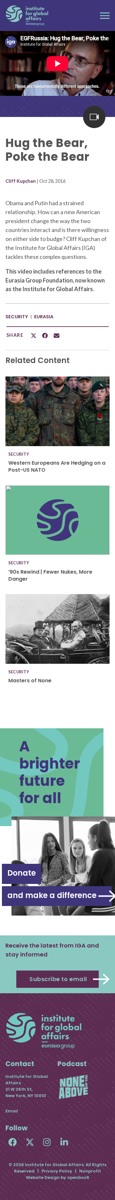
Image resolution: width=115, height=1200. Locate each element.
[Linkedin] (64, 1142)
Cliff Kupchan (20, 181)
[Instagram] (47, 1142)
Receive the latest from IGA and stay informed (52, 949)
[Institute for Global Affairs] (27, 15)
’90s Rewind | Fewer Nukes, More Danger (50, 575)
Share (14, 335)
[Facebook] (12, 1142)
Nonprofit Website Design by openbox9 (63, 1174)
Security (16, 317)
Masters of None (29, 680)
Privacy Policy (57, 1171)
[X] (30, 1142)
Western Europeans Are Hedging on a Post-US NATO (56, 466)
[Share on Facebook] (45, 335)
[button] (105, 15)
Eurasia (43, 317)
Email (11, 1111)
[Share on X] (33, 335)
